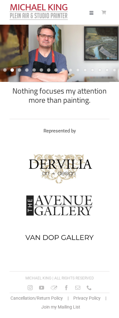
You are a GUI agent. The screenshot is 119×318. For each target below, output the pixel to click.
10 (70, 70)
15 (107, 70)
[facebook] (66, 287)
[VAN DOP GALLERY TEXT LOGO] (59, 229)
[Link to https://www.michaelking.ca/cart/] (104, 12)
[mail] (77, 287)
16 (114, 70)
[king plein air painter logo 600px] (39, 6)
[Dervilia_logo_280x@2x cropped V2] (59, 155)
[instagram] (30, 287)
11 (78, 70)
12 (85, 70)
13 (92, 70)
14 (100, 70)
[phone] (89, 287)
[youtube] (41, 287)
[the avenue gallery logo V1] (59, 195)
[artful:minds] (53, 287)
